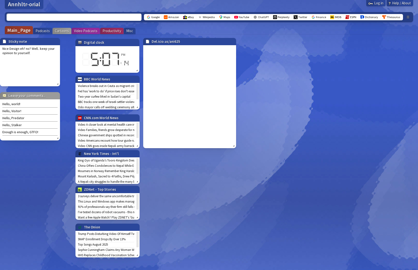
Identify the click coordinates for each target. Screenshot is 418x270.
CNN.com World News (101, 118)
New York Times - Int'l (101, 153)
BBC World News (97, 79)
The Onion (92, 227)
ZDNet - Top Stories (100, 189)
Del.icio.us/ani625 (166, 41)
